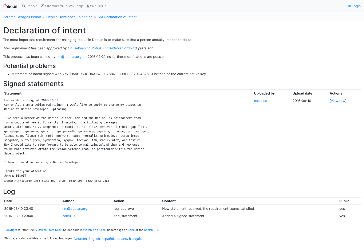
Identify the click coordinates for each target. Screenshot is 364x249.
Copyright (10, 229)
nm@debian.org (69, 56)
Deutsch (80, 239)
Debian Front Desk (50, 229)
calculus (260, 101)
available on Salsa (94, 229)
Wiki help (75, 6)
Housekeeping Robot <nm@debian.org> (100, 48)
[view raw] (338, 101)
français (135, 239)
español (108, 239)
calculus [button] (96, 6)
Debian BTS (151, 229)
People (31, 6)
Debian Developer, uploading (69, 17)
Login (356, 6)
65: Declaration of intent (117, 17)
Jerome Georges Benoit (22, 17)
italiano (121, 239)
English (94, 239)
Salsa (131, 229)
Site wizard (53, 6)
